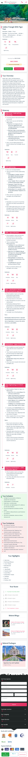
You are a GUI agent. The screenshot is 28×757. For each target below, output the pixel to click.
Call (15, 753)
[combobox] (3, 690)
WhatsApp (9, 68)
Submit (14, 704)
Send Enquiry (20, 68)
